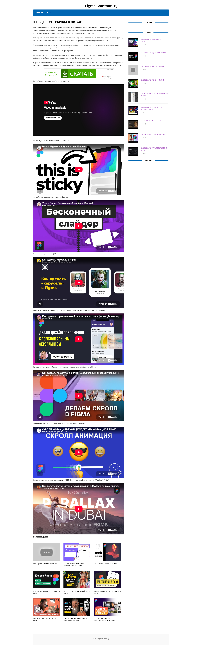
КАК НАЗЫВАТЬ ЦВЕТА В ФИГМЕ (153, 134)
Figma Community (101, 6)
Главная (39, 12)
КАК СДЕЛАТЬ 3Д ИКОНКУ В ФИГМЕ (154, 53)
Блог (49, 12)
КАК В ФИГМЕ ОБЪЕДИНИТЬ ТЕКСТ (154, 121)
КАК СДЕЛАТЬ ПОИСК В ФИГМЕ (152, 80)
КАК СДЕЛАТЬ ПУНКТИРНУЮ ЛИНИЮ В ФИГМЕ (151, 108)
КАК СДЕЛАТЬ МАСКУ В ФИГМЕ (152, 66)
